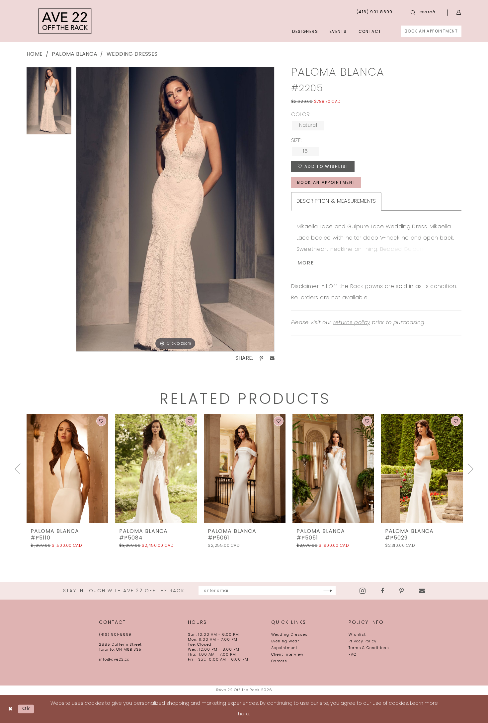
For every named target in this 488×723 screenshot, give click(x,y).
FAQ (353, 655)
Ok (26, 708)
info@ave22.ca (114, 660)
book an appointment (326, 183)
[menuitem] (431, 31)
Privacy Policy (362, 641)
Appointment (284, 648)
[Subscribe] (328, 590)
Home (34, 54)
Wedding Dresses (132, 54)
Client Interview (287, 655)
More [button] (306, 263)
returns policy (351, 322)
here (243, 714)
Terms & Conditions (369, 648)
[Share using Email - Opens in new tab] (272, 358)
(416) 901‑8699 (115, 635)
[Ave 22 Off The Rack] (65, 21)
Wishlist (357, 635)
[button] (458, 12)
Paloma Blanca (74, 54)
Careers (279, 661)
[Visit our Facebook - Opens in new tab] (382, 591)
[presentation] (67, 468)
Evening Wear (285, 641)
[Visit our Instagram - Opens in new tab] (363, 590)
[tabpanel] (49, 103)
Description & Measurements (336, 201)
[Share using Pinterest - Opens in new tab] (261, 358)
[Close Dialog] (10, 709)
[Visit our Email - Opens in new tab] (422, 591)
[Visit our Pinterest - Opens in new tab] (401, 591)
